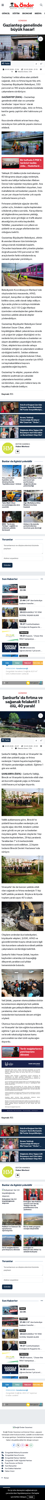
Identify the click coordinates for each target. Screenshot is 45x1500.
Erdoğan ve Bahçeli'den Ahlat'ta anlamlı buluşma (32, 1250)
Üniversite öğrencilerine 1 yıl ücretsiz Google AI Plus (31, 649)
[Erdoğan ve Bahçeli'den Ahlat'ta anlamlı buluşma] (33, 1240)
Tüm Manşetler (11, 1466)
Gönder (7, 565)
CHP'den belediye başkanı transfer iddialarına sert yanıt (30, 602)
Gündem (22, 21)
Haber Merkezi (22, 446)
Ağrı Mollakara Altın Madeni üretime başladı (32, 505)
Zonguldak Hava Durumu (14, 1455)
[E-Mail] (18, 452)
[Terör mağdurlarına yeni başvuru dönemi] (11, 1240)
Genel (22, 587)
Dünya (22, 620)
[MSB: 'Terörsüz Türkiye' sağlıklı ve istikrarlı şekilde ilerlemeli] (11, 517)
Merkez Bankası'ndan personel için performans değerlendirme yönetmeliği (33, 482)
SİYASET (23, 597)
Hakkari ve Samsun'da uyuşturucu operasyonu (11, 1229)
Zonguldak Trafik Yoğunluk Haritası (18, 1460)
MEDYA (38, 13)
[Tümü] (42, 579)
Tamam (30, 1497)
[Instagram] (22, 1445)
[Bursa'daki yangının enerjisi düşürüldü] (33, 1219)
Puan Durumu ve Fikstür (14, 1463)
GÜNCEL (6, 13)
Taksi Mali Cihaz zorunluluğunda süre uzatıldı (11, 505)
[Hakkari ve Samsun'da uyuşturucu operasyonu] (11, 1219)
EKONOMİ (27, 13)
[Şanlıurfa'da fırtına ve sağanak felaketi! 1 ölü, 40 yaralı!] (22, 724)
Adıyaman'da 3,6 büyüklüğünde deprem (9, 1201)
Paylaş (7, 63)
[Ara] (41, 5)
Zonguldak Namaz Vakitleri (15, 1458)
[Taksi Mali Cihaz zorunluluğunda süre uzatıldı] (11, 496)
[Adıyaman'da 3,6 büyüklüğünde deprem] (11, 1193)
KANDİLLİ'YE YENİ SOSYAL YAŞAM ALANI (30, 613)
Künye (6, 1478)
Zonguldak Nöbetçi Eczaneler (16, 1452)
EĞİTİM (16, 13)
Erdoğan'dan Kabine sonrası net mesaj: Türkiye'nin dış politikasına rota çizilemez (32, 1205)
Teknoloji (23, 632)
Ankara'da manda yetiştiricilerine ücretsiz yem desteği (32, 526)
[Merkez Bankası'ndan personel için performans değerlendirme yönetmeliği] (33, 471)
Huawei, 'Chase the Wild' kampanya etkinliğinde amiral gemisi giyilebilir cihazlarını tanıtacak (31, 638)
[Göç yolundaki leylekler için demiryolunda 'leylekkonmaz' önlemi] (11, 471)
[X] (18, 1445)
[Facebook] (14, 1445)
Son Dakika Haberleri (13, 1468)
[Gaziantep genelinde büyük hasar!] (22, 48)
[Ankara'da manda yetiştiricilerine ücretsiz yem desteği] (33, 517)
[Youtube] (27, 1445)
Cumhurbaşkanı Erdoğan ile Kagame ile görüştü (29, 626)
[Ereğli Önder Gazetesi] (21, 5)
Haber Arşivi (9, 1471)
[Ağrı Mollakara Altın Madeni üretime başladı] (33, 496)
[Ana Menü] (3, 5)
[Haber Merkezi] (8, 448)
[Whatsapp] (31, 1445)
